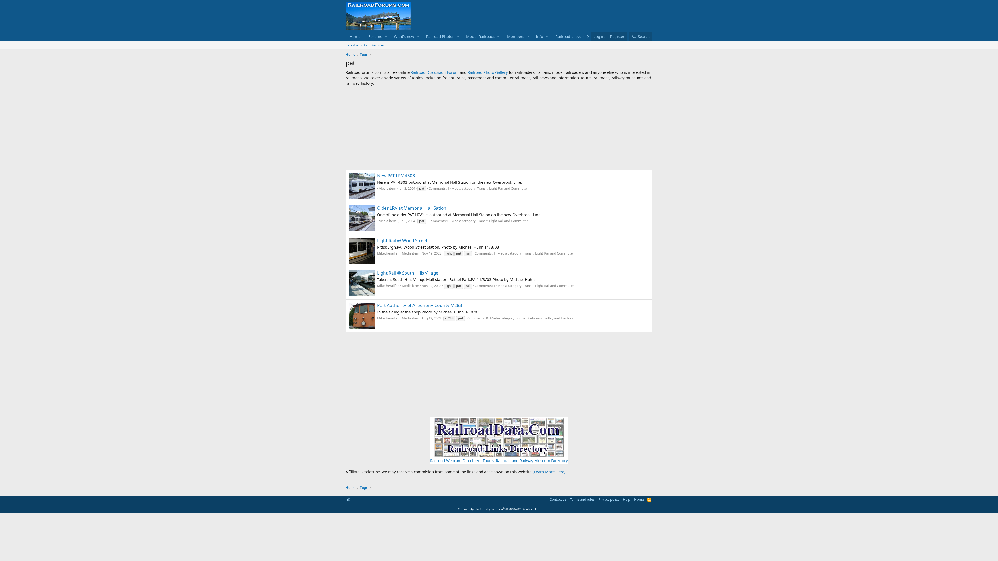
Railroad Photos (440, 36)
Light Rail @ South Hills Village (407, 273)
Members (515, 36)
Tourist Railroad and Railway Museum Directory (525, 460)
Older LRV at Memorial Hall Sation (412, 208)
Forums (375, 36)
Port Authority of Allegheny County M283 (419, 305)
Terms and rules (582, 499)
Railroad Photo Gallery (488, 72)
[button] (386, 36)
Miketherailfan (388, 253)
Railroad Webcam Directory (454, 460)
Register (377, 45)
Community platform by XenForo (499, 509)
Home (355, 36)
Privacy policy (608, 499)
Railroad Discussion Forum (435, 72)
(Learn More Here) (549, 471)
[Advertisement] (499, 127)
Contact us (558, 499)
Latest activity (356, 45)
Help (626, 499)
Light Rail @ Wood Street (402, 240)
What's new (404, 36)
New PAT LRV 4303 (396, 175)
